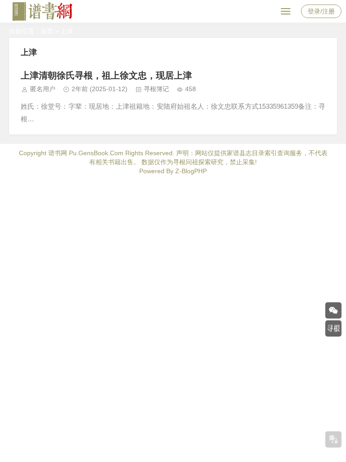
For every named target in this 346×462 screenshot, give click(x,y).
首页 (47, 31)
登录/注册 (321, 11)
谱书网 (57, 153)
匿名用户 (42, 88)
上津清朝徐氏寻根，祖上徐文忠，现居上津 (106, 75)
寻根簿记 (156, 88)
